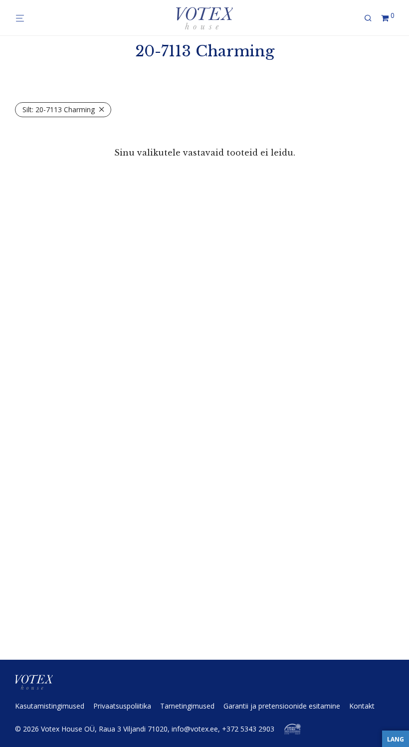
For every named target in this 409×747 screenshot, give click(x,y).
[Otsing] (371, 18)
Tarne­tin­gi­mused (187, 706)
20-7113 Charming (58, 109)
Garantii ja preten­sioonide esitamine (281, 706)
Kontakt (362, 706)
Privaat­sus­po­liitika (122, 706)
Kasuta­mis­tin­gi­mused (49, 706)
